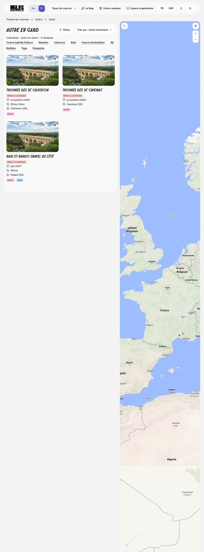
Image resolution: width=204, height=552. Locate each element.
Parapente (38, 48)
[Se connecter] (181, 8)
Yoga (24, 48)
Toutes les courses (17, 19)
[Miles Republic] (17, 8)
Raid (73, 42)
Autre (38, 19)
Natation (43, 42)
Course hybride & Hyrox (19, 42)
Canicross (59, 42)
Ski (112, 42)
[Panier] (190, 8)
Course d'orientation (93, 42)
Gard (52, 19)
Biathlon (11, 48)
